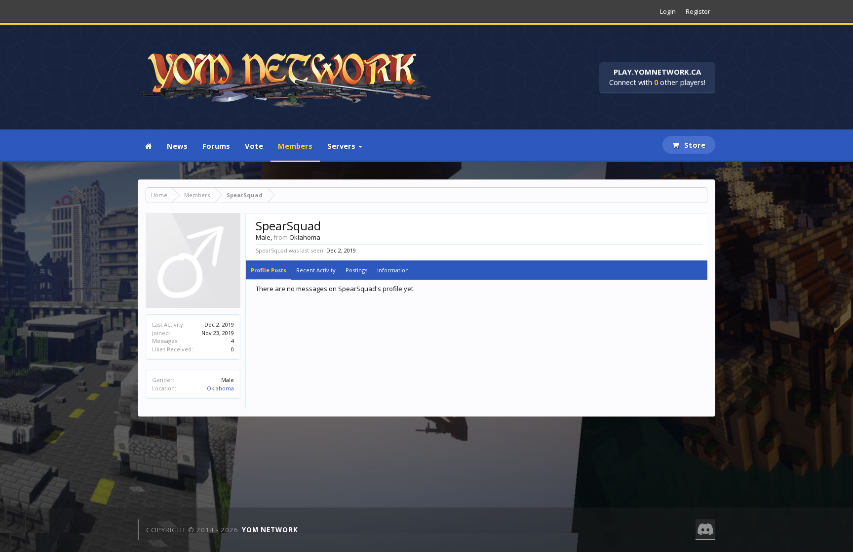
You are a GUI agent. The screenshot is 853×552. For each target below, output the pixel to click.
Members (295, 146)
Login (668, 11)
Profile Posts (268, 270)
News (177, 146)
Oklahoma (220, 388)
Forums (216, 146)
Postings (356, 270)
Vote (254, 146)
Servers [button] (342, 146)
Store (693, 145)
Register (698, 11)
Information (393, 270)
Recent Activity (316, 270)
